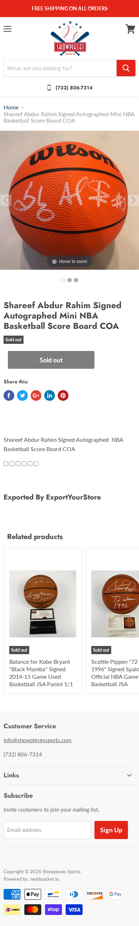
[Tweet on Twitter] (22, 395)
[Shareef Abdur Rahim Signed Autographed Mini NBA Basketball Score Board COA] (63, 280)
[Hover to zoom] (69, 199)
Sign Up (111, 830)
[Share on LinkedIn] (49, 395)
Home (11, 107)
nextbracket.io (44, 879)
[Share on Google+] (36, 395)
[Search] (126, 68)
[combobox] (60, 68)
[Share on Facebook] (9, 395)
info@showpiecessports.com (37, 740)
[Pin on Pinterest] (63, 395)
